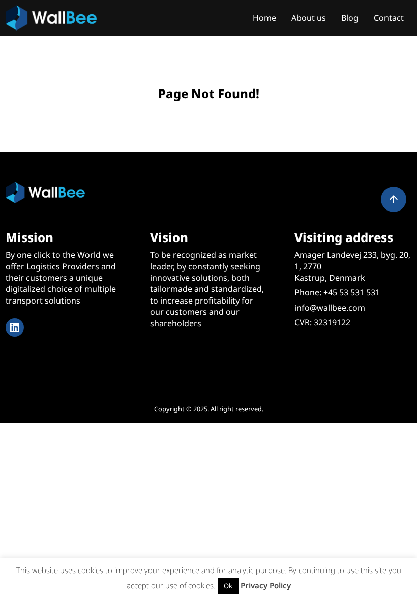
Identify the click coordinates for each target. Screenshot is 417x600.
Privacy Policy (266, 585)
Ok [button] (228, 585)
